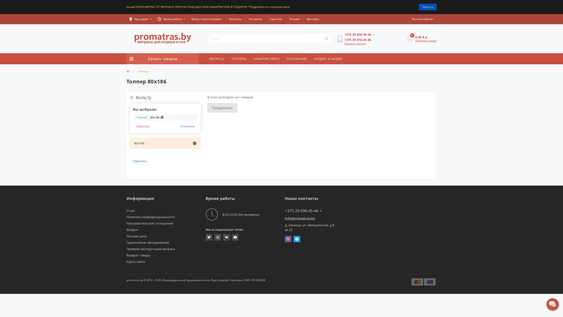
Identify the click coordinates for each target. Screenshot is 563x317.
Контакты (235, 19)
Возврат (132, 230)
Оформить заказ (426, 40)
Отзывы (294, 19)
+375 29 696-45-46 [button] (301, 210)
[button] (140, 19)
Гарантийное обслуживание (147, 242)
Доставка (313, 19)
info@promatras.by (300, 218)
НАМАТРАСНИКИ (266, 59)
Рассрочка (255, 19)
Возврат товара (138, 255)
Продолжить (222, 107)
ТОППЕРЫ (238, 59)
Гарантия (276, 19)
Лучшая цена (136, 236)
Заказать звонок (355, 43)
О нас (130, 210)
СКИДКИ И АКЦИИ (328, 59)
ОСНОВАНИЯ (296, 59)
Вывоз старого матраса (207, 19)
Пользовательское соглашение (149, 223)
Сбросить (143, 126)
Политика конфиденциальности (150, 217)
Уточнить (187, 126)
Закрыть (427, 7)
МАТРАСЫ (216, 59)
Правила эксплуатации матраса (150, 249)
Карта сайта (135, 262)
